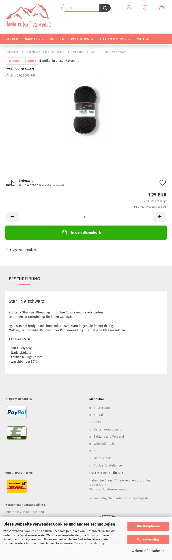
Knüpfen (57, 39)
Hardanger (34, 39)
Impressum (102, 408)
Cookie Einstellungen (109, 465)
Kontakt (99, 415)
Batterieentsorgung (107, 429)
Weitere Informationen (148, 551)
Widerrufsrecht (104, 444)
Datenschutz (103, 458)
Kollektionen (82, 39)
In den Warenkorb (86, 232)
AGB (96, 451)
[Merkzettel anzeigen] (145, 8)
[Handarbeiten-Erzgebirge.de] (30, 17)
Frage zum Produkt (23, 250)
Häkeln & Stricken (115, 39)
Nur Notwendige (148, 539)
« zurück (30, 61)
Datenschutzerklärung (89, 543)
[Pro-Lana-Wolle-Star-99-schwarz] (86, 111)
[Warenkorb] (162, 8)
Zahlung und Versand (109, 437)
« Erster (14, 61)
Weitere (143, 39)
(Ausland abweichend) (51, 185)
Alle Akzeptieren (148, 526)
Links (97, 422)
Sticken (12, 39)
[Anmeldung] (129, 8)
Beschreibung (24, 278)
